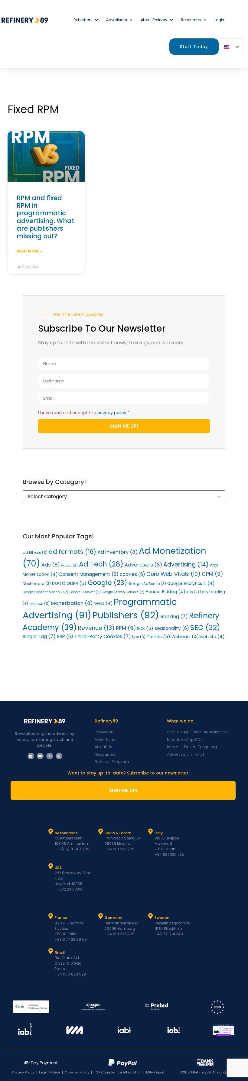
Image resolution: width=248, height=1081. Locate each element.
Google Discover (85, 592)
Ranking (174, 616)
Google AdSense (147, 583)
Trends (158, 637)
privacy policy (111, 413)
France (61, 917)
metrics (39, 603)
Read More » (29, 251)
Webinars (185, 637)
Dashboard (37, 583)
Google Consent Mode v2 (45, 592)
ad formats (72, 551)
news (103, 603)
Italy (159, 833)
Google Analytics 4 (190, 583)
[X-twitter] (49, 756)
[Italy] (151, 832)
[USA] (51, 866)
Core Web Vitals (173, 574)
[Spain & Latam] (101, 832)
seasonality (172, 628)
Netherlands (66, 833)
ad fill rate (35, 552)
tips (138, 636)
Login (219, 20)
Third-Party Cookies (102, 636)
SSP (65, 636)
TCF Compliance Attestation (118, 1072)
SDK (145, 628)
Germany (113, 917)
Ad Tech (101, 564)
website (212, 637)
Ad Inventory (117, 552)
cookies (132, 574)
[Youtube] (40, 756)
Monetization (72, 603)
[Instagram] (59, 756)
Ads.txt (69, 565)
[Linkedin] (31, 756)
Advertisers (116, 20)
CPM (212, 574)
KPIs (192, 592)
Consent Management (89, 574)
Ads (50, 564)
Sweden (162, 917)
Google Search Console (123, 592)
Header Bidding (165, 592)
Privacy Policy (23, 1072)
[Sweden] (151, 916)
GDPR (76, 583)
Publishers (126, 615)
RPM (126, 628)
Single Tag (39, 636)
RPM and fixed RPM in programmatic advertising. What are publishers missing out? (45, 216)
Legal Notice (49, 1072)
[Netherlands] (51, 832)
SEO (205, 627)
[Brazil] (51, 951)
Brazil (60, 952)
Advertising (186, 564)
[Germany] (101, 916)
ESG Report (155, 1072)
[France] (51, 916)
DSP (58, 583)
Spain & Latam (118, 833)
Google (107, 582)
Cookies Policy (77, 1072)
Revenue (96, 628)
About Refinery (154, 20)
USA (58, 867)
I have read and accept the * (84, 413)
